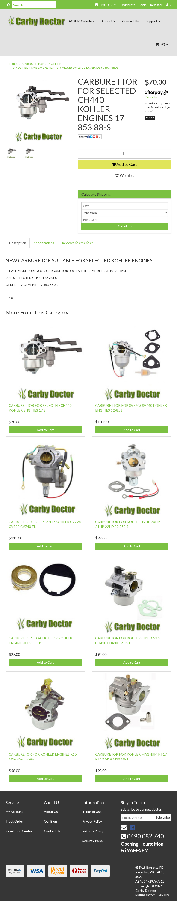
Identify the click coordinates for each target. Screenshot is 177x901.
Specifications (44, 243)
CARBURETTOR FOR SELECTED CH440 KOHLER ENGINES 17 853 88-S (65, 68)
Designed (141, 894)
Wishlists (128, 5)
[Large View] (11, 152)
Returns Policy (92, 831)
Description (17, 243)
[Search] (9, 4)
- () (162, 44)
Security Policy (92, 841)
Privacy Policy (92, 821)
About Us (108, 21)
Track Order (14, 821)
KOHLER (54, 64)
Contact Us (130, 21)
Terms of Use (92, 812)
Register (156, 5)
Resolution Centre (19, 831)
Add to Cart (126, 164)
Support (152, 21)
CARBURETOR (33, 64)
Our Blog (50, 821)
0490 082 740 (108, 5)
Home (13, 64)
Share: (83, 136)
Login (143, 5)
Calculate (124, 226)
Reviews (68, 243)
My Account (14, 812)
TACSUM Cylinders (80, 21)
